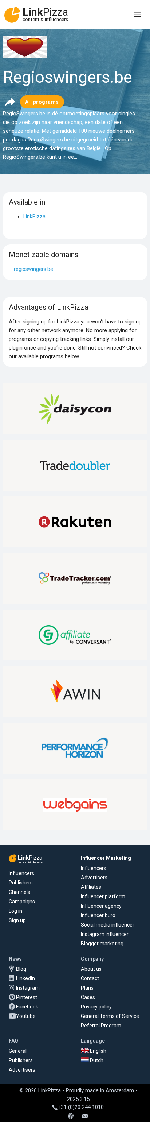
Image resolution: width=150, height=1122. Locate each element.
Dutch (96, 1060)
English (97, 1051)
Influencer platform (103, 896)
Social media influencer (107, 925)
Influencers (21, 873)
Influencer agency (101, 906)
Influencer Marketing (106, 858)
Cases (88, 997)
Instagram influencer (105, 934)
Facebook (27, 1007)
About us (91, 969)
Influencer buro (98, 915)
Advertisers (94, 877)
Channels (19, 892)
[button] (10, 102)
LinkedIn (25, 978)
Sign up (17, 920)
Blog (21, 969)
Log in (15, 911)
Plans (87, 988)
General (18, 1051)
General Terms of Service (110, 1016)
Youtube (26, 1016)
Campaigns (22, 901)
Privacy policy (96, 1007)
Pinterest (26, 997)
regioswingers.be (33, 269)
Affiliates (91, 887)
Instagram (28, 988)
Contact (90, 978)
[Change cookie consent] (71, 1117)
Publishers (21, 883)
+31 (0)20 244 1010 (81, 1107)
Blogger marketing (102, 943)
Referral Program (101, 1025)
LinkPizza (34, 216)
